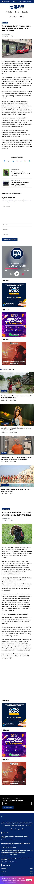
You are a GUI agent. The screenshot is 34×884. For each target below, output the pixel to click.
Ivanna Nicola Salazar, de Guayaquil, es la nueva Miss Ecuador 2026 (16, 429)
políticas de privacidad (19, 880)
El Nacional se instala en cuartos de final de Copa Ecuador (14, 837)
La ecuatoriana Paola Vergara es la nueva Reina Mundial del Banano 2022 (16, 858)
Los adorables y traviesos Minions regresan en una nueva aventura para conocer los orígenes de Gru (17, 851)
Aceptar (29, 880)
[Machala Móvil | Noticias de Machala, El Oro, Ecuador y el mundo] (17, 7)
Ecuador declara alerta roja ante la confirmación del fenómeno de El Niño (16, 396)
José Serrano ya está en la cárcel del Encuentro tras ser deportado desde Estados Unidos (16, 458)
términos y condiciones (10, 882)
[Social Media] (11, 829)
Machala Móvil (6, 34)
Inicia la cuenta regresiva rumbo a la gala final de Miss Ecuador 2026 (16, 490)
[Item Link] (17, 382)
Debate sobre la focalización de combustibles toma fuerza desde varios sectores (15, 844)
